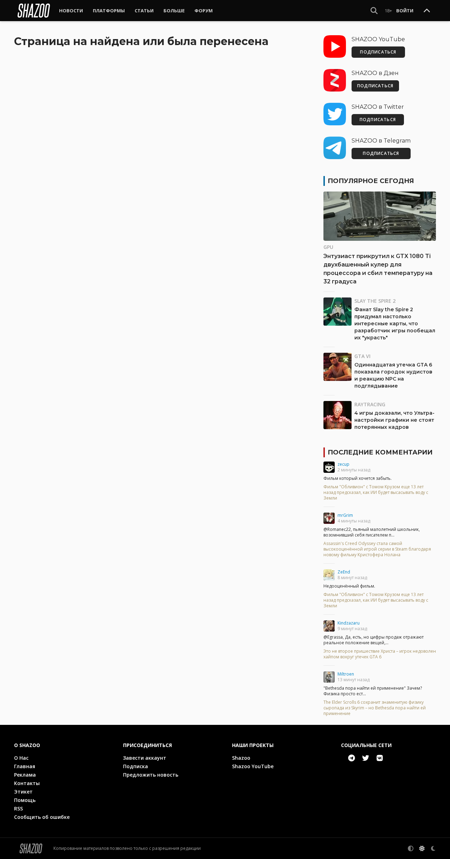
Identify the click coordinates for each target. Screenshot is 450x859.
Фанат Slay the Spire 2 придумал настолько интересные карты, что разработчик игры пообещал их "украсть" (394, 323)
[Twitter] (365, 757)
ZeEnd (344, 572)
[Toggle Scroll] (426, 11)
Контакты (27, 783)
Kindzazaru (349, 623)
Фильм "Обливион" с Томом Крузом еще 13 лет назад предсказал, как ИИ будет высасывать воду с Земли (375, 492)
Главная (24, 766)
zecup (343, 464)
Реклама (25, 774)
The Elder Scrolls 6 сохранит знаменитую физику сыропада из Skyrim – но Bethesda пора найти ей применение (374, 708)
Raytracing (369, 404)
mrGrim (345, 515)
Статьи (144, 10)
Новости (71, 10)
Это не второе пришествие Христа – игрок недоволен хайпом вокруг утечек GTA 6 (379, 654)
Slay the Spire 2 (375, 300)
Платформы (109, 10)
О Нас (21, 757)
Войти (404, 10)
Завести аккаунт (144, 757)
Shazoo (241, 757)
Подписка (135, 766)
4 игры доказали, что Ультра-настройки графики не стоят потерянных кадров (394, 420)
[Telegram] (351, 757)
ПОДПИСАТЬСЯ (378, 52)
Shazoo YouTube (253, 766)
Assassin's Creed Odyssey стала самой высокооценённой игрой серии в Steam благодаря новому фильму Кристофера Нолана (377, 549)
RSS (18, 808)
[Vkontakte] (379, 757)
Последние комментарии (380, 452)
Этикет (23, 791)
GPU (328, 247)
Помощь (25, 800)
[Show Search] (374, 10)
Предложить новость (150, 774)
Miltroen (346, 674)
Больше (174, 10)
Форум (203, 10)
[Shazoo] (34, 11)
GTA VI (362, 356)
